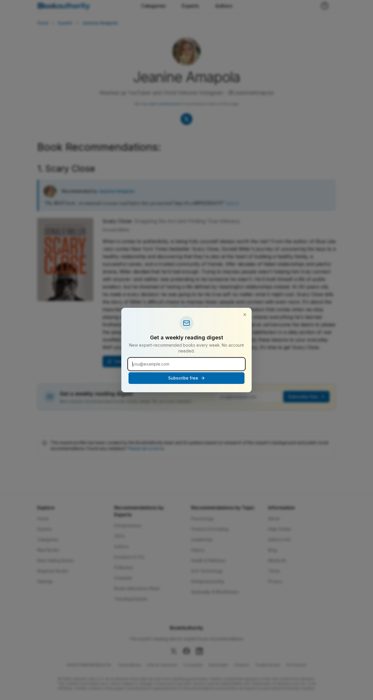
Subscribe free (183, 377)
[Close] (245, 315)
